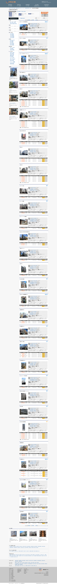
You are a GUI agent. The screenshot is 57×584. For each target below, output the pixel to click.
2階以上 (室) (12, 53)
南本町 (35, 74)
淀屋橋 (35, 112)
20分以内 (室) (12, 37)
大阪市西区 (14, 546)
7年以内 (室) (11, 42)
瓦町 (35, 233)
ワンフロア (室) (12, 57)
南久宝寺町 (36, 377)
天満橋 (34, 515)
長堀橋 (36, 24)
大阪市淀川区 (18, 547)
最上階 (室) (11, 56)
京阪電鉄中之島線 (32, 190)
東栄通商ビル (11, 538)
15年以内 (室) (12, 44)
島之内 (35, 481)
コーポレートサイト (19, 568)
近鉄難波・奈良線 (17, 564)
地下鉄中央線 (31, 75)
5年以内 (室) (11, 41)
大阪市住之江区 (23, 547)
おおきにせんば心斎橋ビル (13, 116)
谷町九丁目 (42, 554)
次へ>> (45, 525)
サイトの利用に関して (22, 583)
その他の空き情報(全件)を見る (24, 106)
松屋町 (36, 221)
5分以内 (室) (12, 34)
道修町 (35, 111)
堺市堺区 (33, 547)
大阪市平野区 (26, 547)
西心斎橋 (36, 132)
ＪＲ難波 (34, 57)
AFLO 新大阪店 (11, 578)
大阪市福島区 (11, 546)
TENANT (10, 5)
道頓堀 (35, 444)
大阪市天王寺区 (25, 546)
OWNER (28, 5)
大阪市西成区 (15, 547)
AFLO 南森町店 (11, 574)
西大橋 (28, 554)
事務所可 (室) (12, 59)
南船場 (35, 218)
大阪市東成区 (32, 546)
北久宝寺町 (36, 90)
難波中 (38, 562)
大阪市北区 (30, 547)
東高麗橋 (36, 513)
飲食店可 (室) (12, 60)
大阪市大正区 (20, 546)
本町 (34, 76)
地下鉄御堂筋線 (32, 25)
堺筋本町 (35, 75)
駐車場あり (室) (12, 52)
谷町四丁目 (35, 426)
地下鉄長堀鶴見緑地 (32, 24)
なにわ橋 (36, 190)
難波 (35, 55)
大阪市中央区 (33, 23)
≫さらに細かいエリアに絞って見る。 (21, 11)
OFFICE (19, 5)
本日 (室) (11, 48)
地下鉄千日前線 (32, 26)
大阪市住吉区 (43, 546)
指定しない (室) (12, 47)
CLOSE (36, 5)
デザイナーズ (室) (12, 61)
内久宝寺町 (36, 423)
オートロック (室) (12, 62)
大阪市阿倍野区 (39, 546)
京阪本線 (46, 563)
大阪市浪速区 (28, 546)
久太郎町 (36, 343)
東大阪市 (37, 547)
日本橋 (35, 26)
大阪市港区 (17, 546)
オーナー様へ (25, 568)
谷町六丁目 (23, 554)
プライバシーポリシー (11, 583)
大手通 (31, 562)
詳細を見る (43, 33)
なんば (35, 56)
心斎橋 (35, 25)
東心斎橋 (36, 23)
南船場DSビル (21, 538)
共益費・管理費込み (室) (13, 23)
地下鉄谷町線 (31, 426)
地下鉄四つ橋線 (32, 114)
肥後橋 (35, 114)
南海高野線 (21, 564)
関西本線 (31, 57)
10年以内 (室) (12, 43)
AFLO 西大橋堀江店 (11, 576)
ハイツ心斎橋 (30, 538)
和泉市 (35, 547)
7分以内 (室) (12, 35)
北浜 (34, 41)
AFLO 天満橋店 (11, 575)
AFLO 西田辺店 (11, 577)
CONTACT (46, 5)
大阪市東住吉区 (11, 547)
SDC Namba (40, 538)
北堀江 (36, 562)
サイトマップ (16, 583)
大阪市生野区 (35, 546)
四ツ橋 (35, 134)
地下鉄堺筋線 (31, 41)
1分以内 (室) (12, 33)
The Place (11, 89)
